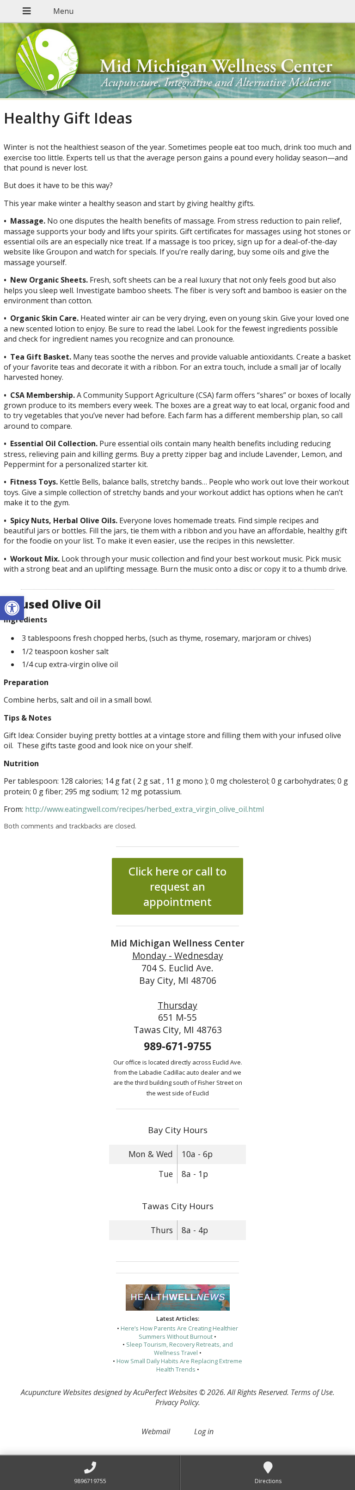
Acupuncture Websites (56, 1392)
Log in (204, 1431)
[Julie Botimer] (177, 61)
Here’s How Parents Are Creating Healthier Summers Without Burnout (179, 1332)
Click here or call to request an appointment (177, 886)
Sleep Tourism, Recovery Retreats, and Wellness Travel (179, 1348)
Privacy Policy (176, 1402)
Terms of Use (312, 1392)
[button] (12, 608)
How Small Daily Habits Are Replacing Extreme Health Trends (179, 1365)
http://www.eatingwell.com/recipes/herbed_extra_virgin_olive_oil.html (144, 809)
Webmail (155, 1431)
